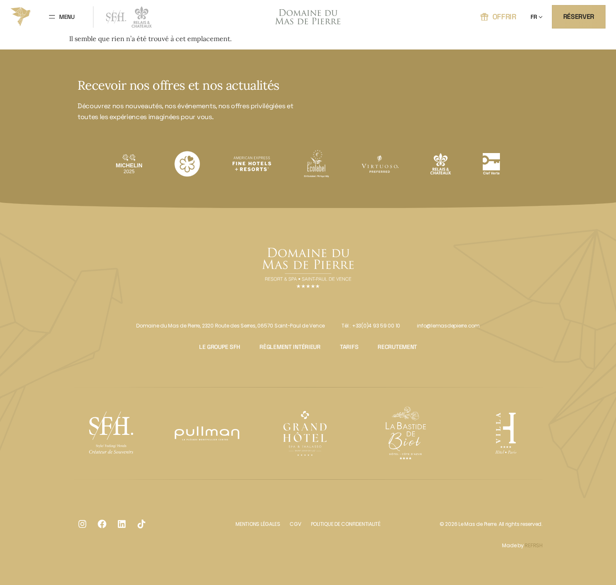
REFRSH (534, 545)
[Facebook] (102, 524)
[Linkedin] (121, 524)
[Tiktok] (141, 524)
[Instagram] (82, 524)
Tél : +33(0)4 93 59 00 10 (371, 325)
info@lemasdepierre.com (448, 325)
